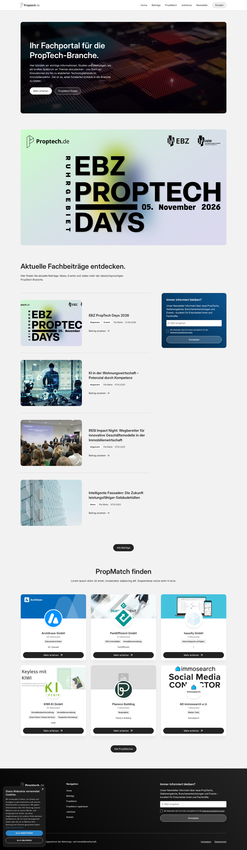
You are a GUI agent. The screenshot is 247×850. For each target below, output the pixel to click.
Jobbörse (186, 5)
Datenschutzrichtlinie (14, 827)
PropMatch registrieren (77, 806)
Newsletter (202, 5)
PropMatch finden (67, 91)
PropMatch (171, 5)
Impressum (206, 841)
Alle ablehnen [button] (24, 840)
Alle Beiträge (123, 547)
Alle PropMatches (123, 748)
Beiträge (156, 5)
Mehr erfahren (40, 91)
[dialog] (24, 816)
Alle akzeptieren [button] (24, 833)
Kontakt (219, 5)
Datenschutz (220, 841)
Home (144, 5)
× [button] (42, 789)
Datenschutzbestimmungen (181, 332)
